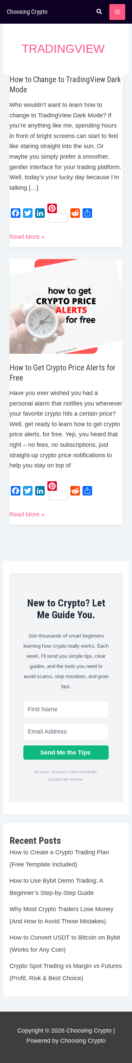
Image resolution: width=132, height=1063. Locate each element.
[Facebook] (15, 213)
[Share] (87, 213)
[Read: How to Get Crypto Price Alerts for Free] (66, 306)
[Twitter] (28, 213)
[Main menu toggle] (117, 12)
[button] (99, 12)
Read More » (27, 237)
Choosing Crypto (27, 11)
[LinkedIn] (40, 213)
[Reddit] (75, 213)
